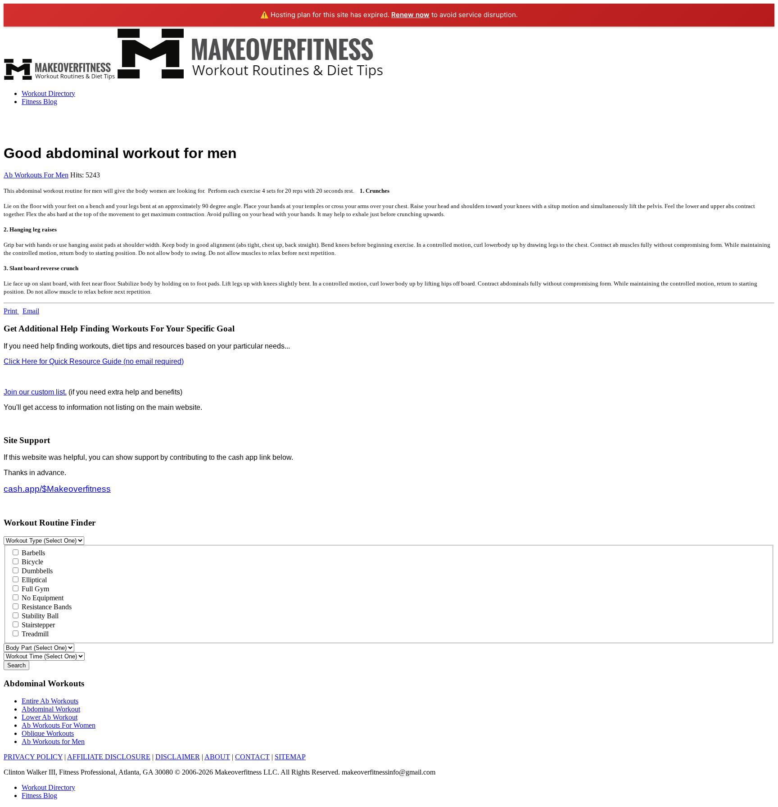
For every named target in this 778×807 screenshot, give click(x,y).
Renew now (410, 14)
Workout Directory (48, 93)
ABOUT (217, 757)
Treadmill (34, 634)
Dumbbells (36, 571)
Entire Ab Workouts (50, 701)
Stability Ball (39, 616)
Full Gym (34, 589)
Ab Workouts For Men (36, 175)
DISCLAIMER (177, 757)
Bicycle (31, 562)
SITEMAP (290, 757)
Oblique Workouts (48, 733)
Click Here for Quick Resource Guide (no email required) (94, 361)
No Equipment (41, 598)
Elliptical (33, 580)
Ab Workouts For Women (58, 725)
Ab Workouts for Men (53, 741)
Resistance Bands (46, 607)
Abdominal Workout (51, 709)
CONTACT (252, 757)
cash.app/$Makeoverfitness (57, 489)
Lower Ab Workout (49, 717)
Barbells (32, 553)
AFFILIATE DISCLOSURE (108, 757)
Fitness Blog (39, 101)
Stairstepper (37, 625)
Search (16, 665)
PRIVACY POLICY (33, 757)
